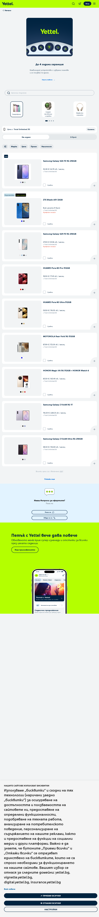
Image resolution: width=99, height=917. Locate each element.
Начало (8, 10)
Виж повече (9, 889)
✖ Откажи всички (50, 903)
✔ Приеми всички (51, 895)
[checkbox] (44, 185)
